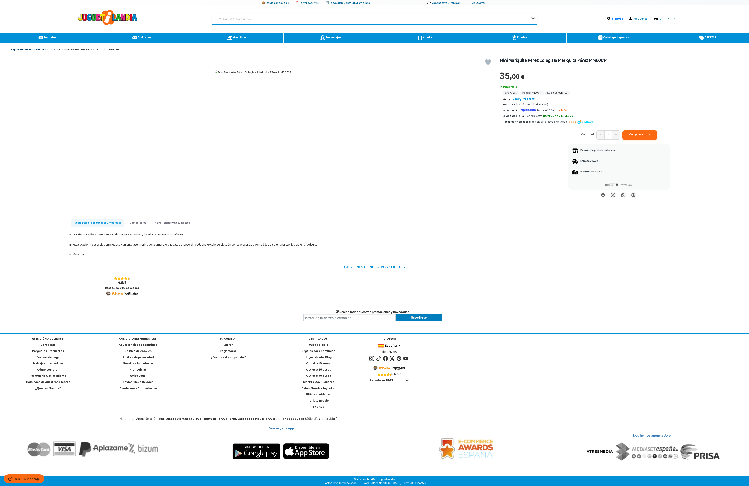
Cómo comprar (48, 370)
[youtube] (406, 358)
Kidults (427, 38)
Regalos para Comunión (318, 351)
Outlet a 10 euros (318, 364)
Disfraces (144, 38)
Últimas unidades (318, 395)
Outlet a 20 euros (318, 370)
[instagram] (372, 358)
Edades (521, 38)
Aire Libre (239, 38)
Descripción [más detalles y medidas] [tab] (97, 223)
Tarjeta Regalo (318, 401)
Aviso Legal (138, 376)
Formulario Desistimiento (48, 376)
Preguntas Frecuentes (48, 351)
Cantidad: (588, 135)
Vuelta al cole (318, 345)
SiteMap (318, 407)
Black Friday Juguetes (318, 382)
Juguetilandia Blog (318, 357)
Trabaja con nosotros (48, 364)
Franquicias (138, 370)
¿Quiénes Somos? (48, 388)
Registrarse (228, 351)
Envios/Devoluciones (138, 382)
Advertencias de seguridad (138, 345)
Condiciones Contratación (138, 388)
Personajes (333, 38)
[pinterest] (399, 358)
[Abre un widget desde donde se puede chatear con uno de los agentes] (24, 479)
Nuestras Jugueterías (138, 364)
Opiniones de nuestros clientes (48, 382)
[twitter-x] (392, 358)
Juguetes (50, 38)
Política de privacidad (138, 357)
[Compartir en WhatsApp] (623, 195)
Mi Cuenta (641, 19)
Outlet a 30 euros (318, 376)
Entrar (228, 345)
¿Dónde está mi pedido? (228, 357)
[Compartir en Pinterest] (633, 195)
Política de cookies (138, 351)
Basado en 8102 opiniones (122, 285)
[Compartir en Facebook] (603, 195)
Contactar (48, 345)
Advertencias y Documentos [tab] (172, 223)
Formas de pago (48, 357)
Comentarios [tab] (138, 223)
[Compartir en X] (613, 195)
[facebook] (385, 358)
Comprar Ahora (639, 135)
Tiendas (617, 19)
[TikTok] (379, 358)
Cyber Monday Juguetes (318, 388)
